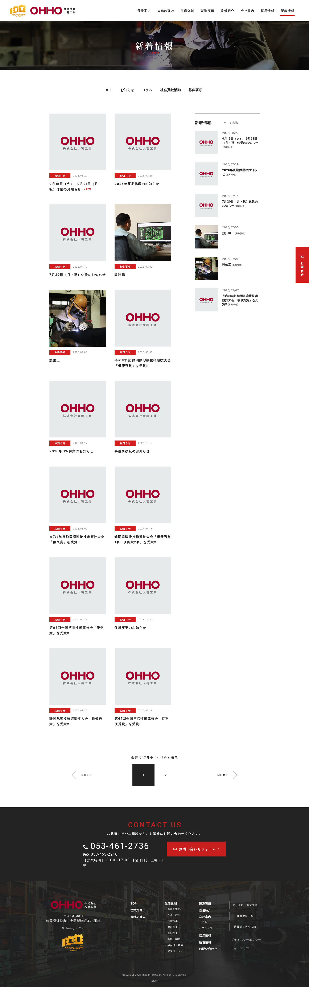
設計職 (228, 233)
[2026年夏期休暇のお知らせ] (206, 174)
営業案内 (137, 910)
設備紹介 (205, 910)
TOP (134, 903)
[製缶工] (206, 268)
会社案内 (205, 917)
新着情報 (205, 942)
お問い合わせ (208, 948)
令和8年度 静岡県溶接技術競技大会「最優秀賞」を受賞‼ (240, 300)
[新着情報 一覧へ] (235, 122)
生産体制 (171, 903)
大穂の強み (138, 917)
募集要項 (195, 90)
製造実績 (205, 903)
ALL (109, 90)
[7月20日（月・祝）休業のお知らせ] (206, 205)
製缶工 (226, 264)
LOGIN (155, 980)
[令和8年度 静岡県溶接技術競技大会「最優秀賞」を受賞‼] (206, 299)
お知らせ (127, 90)
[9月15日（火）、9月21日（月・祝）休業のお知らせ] (206, 142)
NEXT (222, 775)
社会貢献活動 (170, 90)
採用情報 (205, 935)
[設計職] (206, 236)
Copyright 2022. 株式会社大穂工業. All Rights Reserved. (154, 975)
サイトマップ (240, 948)
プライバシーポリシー (246, 939)
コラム (147, 90)
